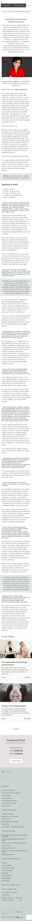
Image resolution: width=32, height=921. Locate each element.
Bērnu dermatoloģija (7, 870)
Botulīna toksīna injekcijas (9, 848)
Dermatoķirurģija (6, 878)
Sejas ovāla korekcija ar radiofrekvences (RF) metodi (13, 839)
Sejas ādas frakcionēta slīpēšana (10, 821)
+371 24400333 (5, 892)
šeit (26, 89)
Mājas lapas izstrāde (8, 917)
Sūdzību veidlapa (6, 805)
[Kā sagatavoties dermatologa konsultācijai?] (16, 661)
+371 (16, 751)
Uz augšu (27, 913)
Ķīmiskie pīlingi (6, 880)
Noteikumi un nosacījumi (8, 790)
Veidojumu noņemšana (8, 814)
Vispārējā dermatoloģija (8, 868)
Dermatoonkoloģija (7, 875)
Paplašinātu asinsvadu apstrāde (10, 816)
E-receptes (4, 863)
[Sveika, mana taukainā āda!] (16, 703)
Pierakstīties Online (19, 5)
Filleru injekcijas (6, 845)
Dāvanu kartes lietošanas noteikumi (11, 793)
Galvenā (4, 11)
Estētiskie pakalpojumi (8, 854)
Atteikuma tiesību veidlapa (9, 803)
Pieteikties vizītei (7, 5)
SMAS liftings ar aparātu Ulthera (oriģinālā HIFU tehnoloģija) (14, 835)
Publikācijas (10, 11)
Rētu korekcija (5, 824)
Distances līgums (6, 795)
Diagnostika (5, 873)
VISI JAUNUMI (16, 729)
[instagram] (7, 777)
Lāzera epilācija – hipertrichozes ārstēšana (13, 827)
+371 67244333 (13, 892)
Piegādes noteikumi (7, 798)
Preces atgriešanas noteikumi (9, 800)
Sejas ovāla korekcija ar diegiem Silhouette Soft (14, 843)
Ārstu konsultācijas (7, 865)
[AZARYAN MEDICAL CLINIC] (4, 3)
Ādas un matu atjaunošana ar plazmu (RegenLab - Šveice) (15, 851)
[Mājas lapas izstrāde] (20, 917)
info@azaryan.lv (6, 895)
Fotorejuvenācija (6, 819)
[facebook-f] (3, 777)
